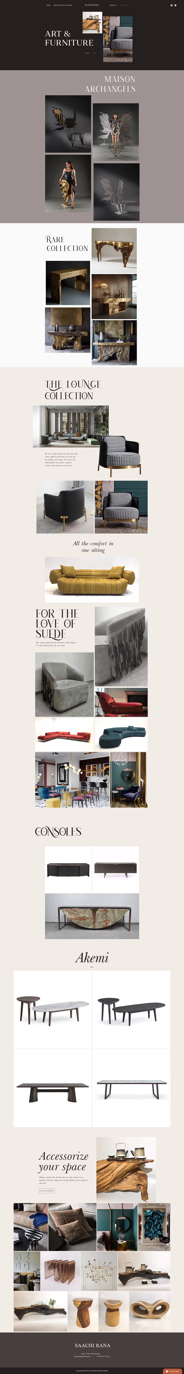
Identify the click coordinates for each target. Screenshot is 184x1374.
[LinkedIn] (175, 5)
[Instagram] (171, 5)
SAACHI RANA (92, 5)
